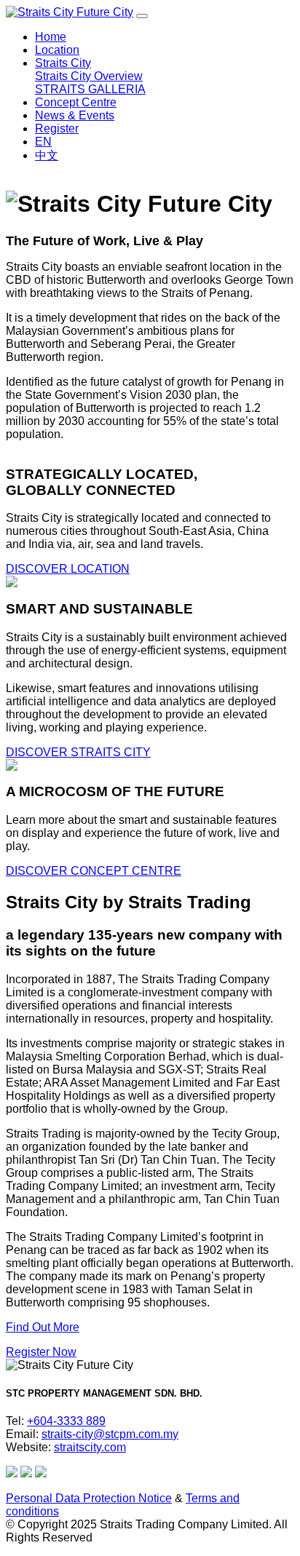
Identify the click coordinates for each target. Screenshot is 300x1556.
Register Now (41, 1352)
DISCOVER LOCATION (68, 569)
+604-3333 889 (66, 1421)
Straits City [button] (63, 63)
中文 (46, 155)
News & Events (74, 115)
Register (57, 128)
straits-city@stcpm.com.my (110, 1434)
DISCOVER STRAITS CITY (78, 752)
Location (57, 50)
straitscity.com (90, 1447)
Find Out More (42, 1327)
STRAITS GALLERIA (90, 89)
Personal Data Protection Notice (89, 1498)
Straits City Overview (89, 76)
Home (50, 37)
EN (43, 141)
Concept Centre (76, 102)
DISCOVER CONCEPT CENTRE (93, 871)
